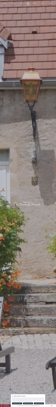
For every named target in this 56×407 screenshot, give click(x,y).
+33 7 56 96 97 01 (26, 405)
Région (34, 3)
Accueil (4, 3)
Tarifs (43, 3)
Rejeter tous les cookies (17, 403)
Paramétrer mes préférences (28, 403)
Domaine (12, 3)
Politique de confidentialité (28, 401)
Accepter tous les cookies (39, 403)
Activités (21, 3)
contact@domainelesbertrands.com (35, 405)
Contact (51, 3)
